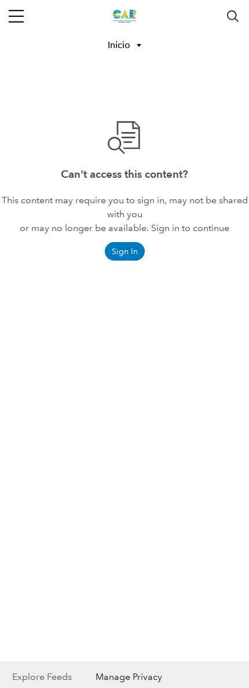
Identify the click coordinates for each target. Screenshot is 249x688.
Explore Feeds (42, 676)
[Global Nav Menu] (16, 16)
